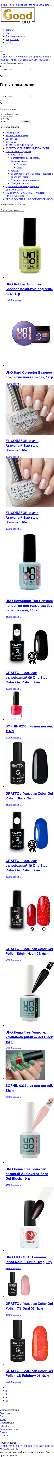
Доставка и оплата (15, 36)
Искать (3, 69)
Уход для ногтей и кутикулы (25, 180)
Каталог (10, 29)
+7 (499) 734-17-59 (9, 56)
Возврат (4, 1432)
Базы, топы (17, 154)
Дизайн (15, 170)
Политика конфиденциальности (36, 1455)
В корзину (16, 300)
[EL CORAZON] (10, 117)
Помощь (4, 1425)
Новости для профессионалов (35, 4)
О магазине (6, 1413)
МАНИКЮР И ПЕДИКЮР (18, 151)
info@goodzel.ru (11, 1449)
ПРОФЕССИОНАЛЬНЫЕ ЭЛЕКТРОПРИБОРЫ (30, 199)
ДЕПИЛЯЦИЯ (13, 138)
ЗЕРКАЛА (11, 141)
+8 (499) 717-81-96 (9, 4)
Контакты (10, 42)
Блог (8, 33)
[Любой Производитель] (10, 114)
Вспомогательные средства (25, 157)
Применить (25, 121)
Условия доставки (9, 1429)
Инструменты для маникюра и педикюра (32, 173)
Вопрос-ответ (12, 39)
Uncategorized (13, 132)
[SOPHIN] (10, 121)
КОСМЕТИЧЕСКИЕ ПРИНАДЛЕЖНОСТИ (27, 148)
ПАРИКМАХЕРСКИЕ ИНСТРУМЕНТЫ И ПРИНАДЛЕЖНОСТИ (26, 194)
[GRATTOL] (10, 119)
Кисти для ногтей (20, 176)
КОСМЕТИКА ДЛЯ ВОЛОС (19, 145)
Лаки (19, 167)
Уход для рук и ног (20, 183)
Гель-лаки (22, 164)
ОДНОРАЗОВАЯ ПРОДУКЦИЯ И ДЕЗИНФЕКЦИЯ (22, 188)
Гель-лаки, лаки (19, 161)
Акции (3, 1419)
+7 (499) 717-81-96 (9, 1445)
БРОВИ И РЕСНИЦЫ (17, 135)
